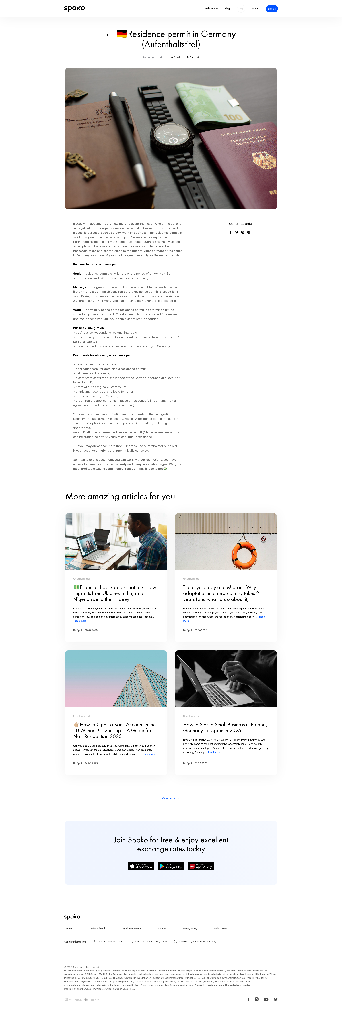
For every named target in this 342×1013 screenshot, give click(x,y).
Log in (255, 8)
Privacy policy (190, 928)
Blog (227, 8)
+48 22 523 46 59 (144, 941)
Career (162, 928)
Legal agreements (131, 928)
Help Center (220, 928)
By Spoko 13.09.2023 (184, 57)
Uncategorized (152, 57)
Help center (211, 8)
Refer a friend (98, 928)
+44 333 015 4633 (108, 941)
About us (69, 928)
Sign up (272, 8)
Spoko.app (156, 468)
